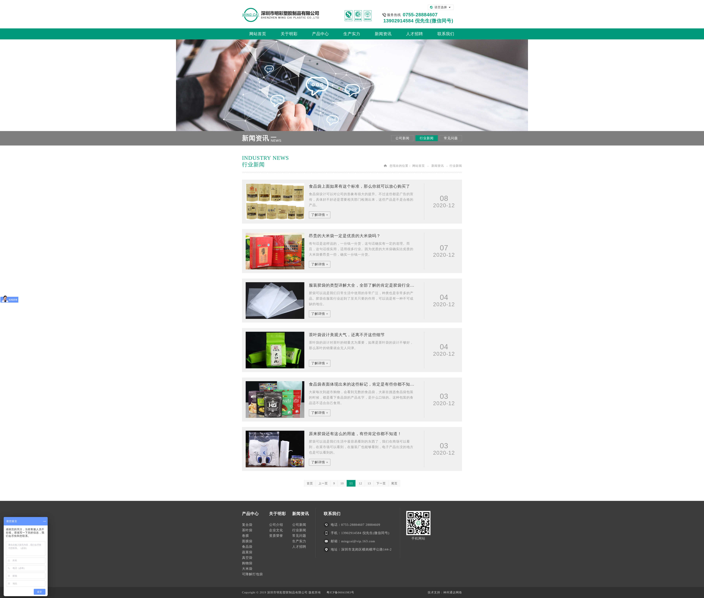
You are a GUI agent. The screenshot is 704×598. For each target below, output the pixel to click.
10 (342, 483)
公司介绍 (276, 525)
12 (360, 483)
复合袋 (247, 525)
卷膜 (245, 536)
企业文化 (276, 530)
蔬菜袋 (247, 552)
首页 (310, 483)
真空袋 (247, 558)
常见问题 (451, 138)
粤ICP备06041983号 (340, 592)
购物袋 (247, 563)
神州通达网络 (452, 592)
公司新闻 (402, 138)
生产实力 (299, 541)
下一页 (381, 483)
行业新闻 (427, 138)
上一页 (323, 483)
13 (369, 483)
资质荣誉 (276, 536)
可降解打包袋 (252, 574)
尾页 (394, 483)
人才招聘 (299, 547)
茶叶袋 (247, 530)
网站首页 (418, 165)
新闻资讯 (437, 165)
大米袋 (247, 569)
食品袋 (247, 547)
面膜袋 (247, 541)
